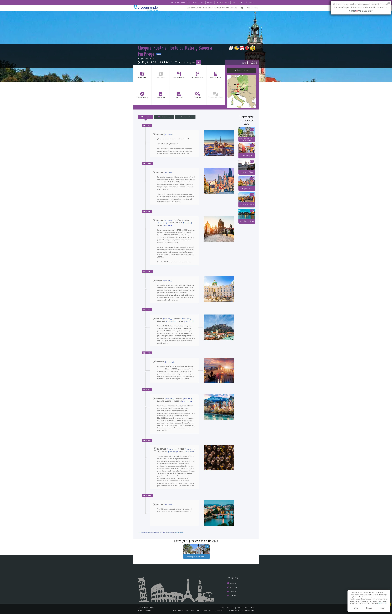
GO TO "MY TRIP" (193, 2)
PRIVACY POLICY (208, 610)
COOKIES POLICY (234, 610)
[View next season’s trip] (179, 62)
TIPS (246, 608)
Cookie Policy (382, 603)
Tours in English (236, 2)
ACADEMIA (209, 2)
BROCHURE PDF (196, 8)
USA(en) (250, 2)
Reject (356, 608)
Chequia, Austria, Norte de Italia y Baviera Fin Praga (175, 50)
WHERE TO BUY (208, 8)
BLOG (202, 2)
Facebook (233, 583)
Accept (382, 608)
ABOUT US (225, 8)
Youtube (233, 595)
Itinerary (146, 117)
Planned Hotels (165, 117)
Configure (369, 608)
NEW (188, 8)
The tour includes (186, 117)
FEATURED (217, 8)
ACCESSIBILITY (221, 610)
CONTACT (233, 8)
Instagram (233, 587)
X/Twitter (233, 591)
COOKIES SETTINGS (248, 610)
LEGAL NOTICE (195, 610)
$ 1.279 (249, 62)
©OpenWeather (180, 532)
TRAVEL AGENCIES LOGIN (222, 2)
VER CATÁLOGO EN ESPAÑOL (178, 2)
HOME (222, 608)
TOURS (239, 608)
